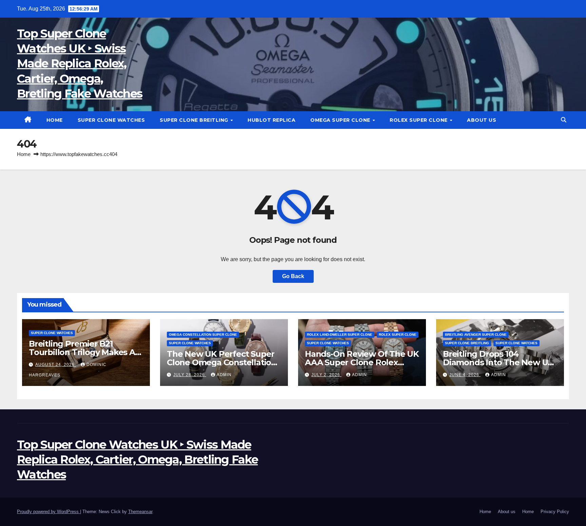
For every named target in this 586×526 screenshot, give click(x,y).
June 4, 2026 (465, 374)
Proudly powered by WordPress (48, 511)
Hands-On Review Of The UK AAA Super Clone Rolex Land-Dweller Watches (362, 362)
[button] (563, 120)
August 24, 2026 (55, 364)
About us (481, 120)
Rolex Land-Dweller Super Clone (339, 334)
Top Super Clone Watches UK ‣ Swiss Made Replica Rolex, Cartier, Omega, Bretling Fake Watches (79, 63)
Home (54, 120)
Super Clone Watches (111, 120)
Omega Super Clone (341, 120)
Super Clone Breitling (195, 120)
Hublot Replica (271, 120)
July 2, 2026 (326, 374)
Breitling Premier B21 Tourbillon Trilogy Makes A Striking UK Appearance (82, 352)
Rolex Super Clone (419, 120)
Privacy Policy (555, 511)
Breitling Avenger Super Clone (476, 334)
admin (224, 374)
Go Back (293, 276)
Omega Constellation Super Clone (203, 334)
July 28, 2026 (189, 374)
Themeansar (140, 511)
